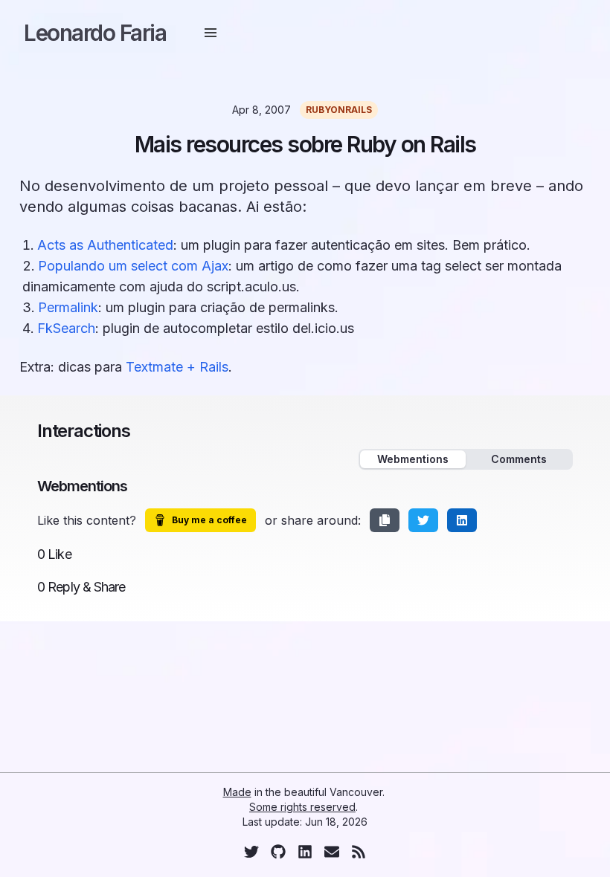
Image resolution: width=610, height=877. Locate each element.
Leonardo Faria (95, 32)
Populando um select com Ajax (133, 266)
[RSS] (358, 851)
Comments (519, 459)
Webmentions (413, 459)
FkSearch (66, 328)
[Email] (331, 851)
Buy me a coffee (209, 519)
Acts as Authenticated (105, 245)
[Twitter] (251, 851)
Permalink (68, 307)
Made (237, 792)
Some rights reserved (302, 806)
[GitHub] (278, 851)
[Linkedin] (305, 851)
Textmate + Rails (177, 367)
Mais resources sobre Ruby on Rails (305, 144)
